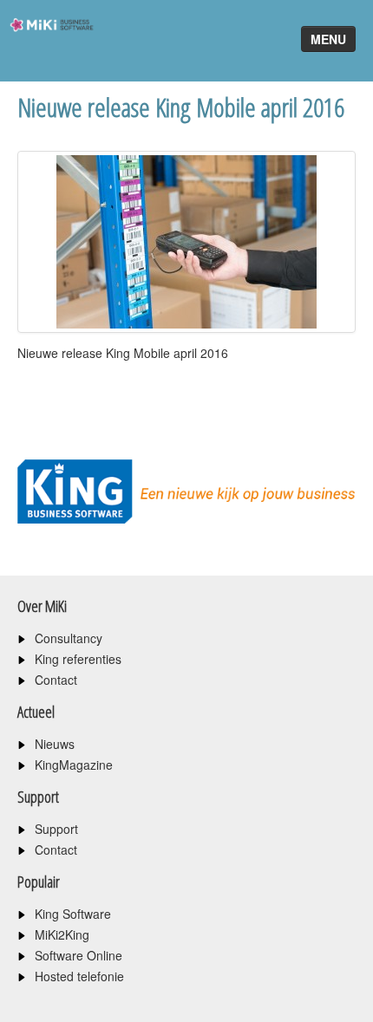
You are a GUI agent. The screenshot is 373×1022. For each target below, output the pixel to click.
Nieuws (55, 743)
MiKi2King (62, 934)
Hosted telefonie (79, 976)
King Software (73, 913)
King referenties (78, 658)
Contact (56, 679)
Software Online (78, 955)
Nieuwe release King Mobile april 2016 (180, 107)
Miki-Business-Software (46, 55)
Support (56, 828)
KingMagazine (74, 764)
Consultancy (68, 638)
